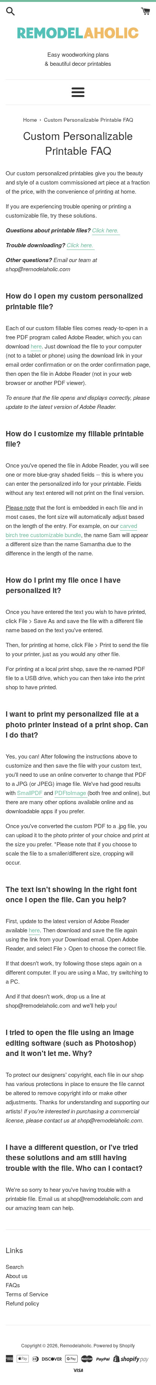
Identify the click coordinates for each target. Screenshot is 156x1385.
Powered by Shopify (114, 1345)
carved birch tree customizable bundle (71, 530)
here (36, 346)
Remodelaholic (75, 1345)
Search (14, 1267)
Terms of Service (27, 1294)
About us (17, 1276)
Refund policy (22, 1303)
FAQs (13, 1285)
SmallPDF (29, 793)
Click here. (106, 230)
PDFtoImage (71, 793)
